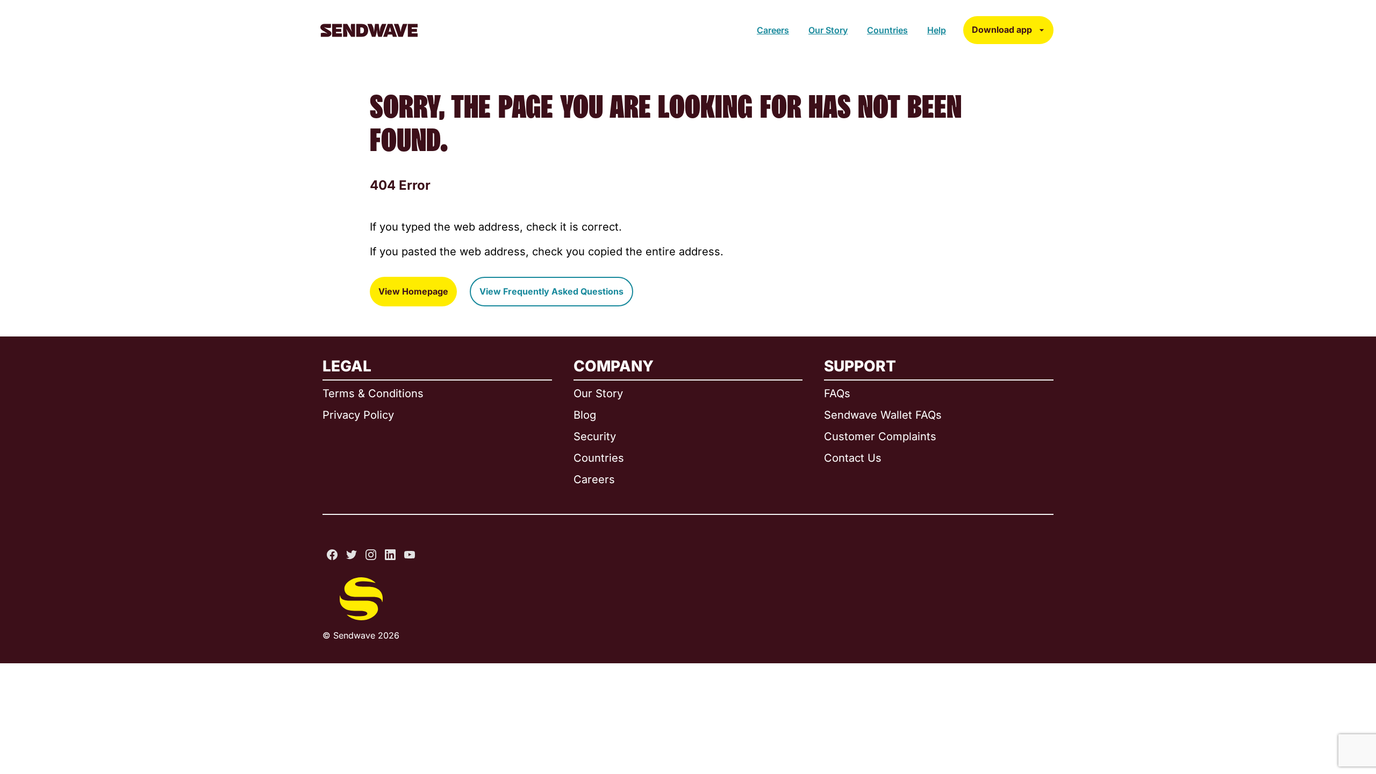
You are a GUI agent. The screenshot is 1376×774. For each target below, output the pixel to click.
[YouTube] (409, 554)
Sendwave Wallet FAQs (883, 414)
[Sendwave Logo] (369, 30)
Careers (773, 30)
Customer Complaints (880, 436)
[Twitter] (351, 554)
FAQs (837, 393)
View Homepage (413, 291)
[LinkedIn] (390, 554)
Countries (887, 30)
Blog (585, 414)
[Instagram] (371, 554)
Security (595, 436)
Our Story (828, 30)
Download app (1002, 29)
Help (936, 30)
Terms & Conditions (373, 393)
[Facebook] (332, 554)
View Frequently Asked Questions (551, 291)
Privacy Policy (358, 414)
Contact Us (853, 458)
